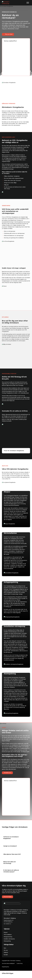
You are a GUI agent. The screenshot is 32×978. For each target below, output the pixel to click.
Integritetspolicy (5, 966)
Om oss (6, 950)
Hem (5, 948)
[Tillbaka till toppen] (27, 974)
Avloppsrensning (8, 936)
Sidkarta (6, 952)
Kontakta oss (7, 772)
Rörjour (6, 932)
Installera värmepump (9, 938)
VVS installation (8, 934)
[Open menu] (27, 2)
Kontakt (6, 954)
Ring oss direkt (9, 34)
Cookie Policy (20, 963)
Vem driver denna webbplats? (8, 963)
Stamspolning (7, 941)
